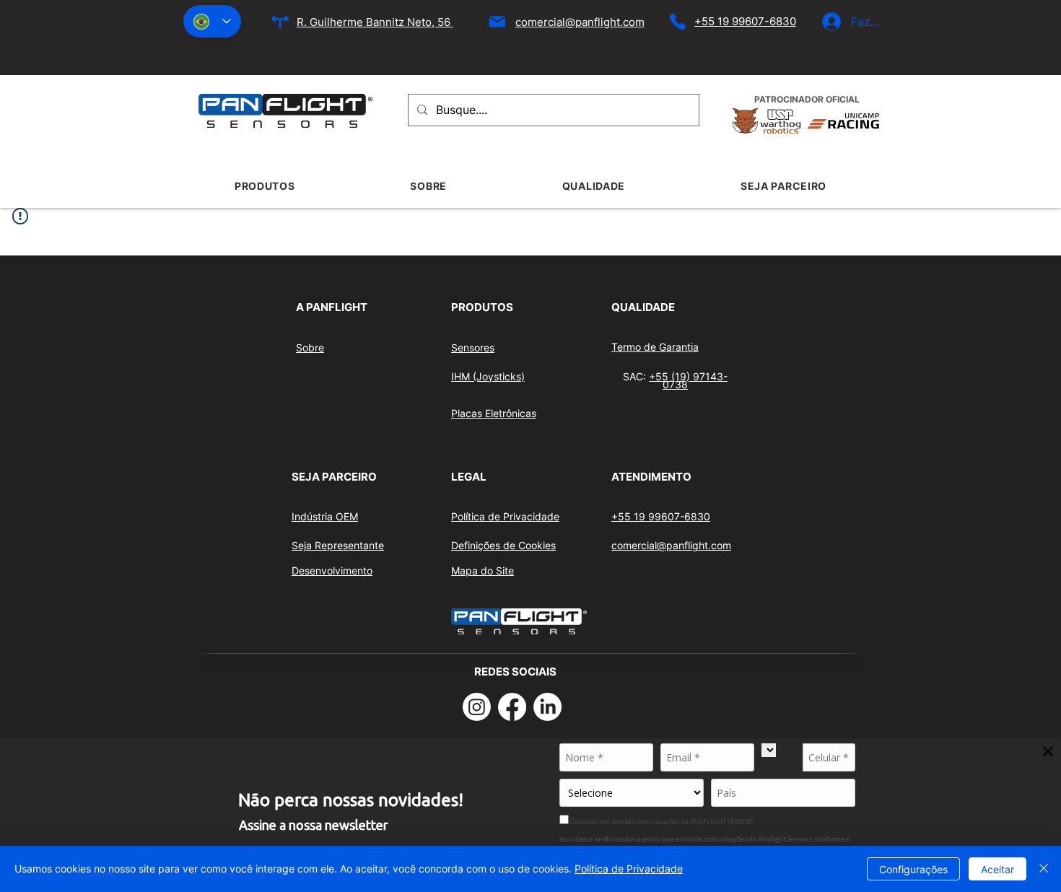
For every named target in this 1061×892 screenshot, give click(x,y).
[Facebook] (512, 707)
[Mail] (497, 21)
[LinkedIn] (547, 707)
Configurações (913, 869)
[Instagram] (477, 707)
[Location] (280, 22)
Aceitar (997, 869)
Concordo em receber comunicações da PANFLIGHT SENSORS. (661, 821)
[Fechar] (1043, 868)
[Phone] (677, 21)
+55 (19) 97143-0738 (688, 380)
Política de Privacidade (629, 868)
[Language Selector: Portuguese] (212, 21)
